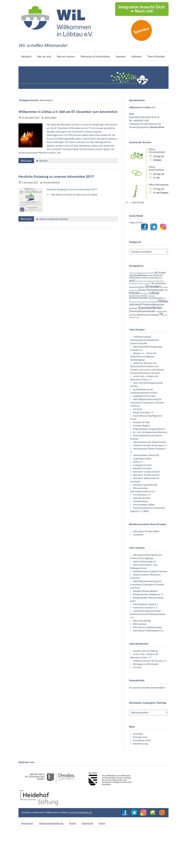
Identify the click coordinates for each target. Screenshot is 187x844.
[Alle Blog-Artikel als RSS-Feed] (163, 815)
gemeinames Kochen (138, 295)
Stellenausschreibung (147, 314)
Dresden (153, 286)
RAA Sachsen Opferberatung (147, 627)
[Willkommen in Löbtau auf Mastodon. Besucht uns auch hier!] (153, 815)
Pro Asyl (137, 667)
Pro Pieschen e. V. (142, 494)
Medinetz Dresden (142, 468)
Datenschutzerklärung (51, 823)
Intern (102, 823)
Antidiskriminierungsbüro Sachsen (150, 571)
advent (131, 273)
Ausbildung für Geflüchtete (155, 281)
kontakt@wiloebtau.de (81, 812)
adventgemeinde (139, 273)
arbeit (149, 275)
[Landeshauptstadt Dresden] (50, 787)
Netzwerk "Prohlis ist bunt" (146, 475)
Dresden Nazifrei (141, 425)
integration (151, 296)
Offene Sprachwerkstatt (156, 168)
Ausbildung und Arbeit (136, 283)
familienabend (133, 290)
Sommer (133, 308)
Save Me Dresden (142, 498)
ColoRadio (138, 534)
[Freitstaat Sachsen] (108, 787)
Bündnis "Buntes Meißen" (145, 591)
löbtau (163, 301)
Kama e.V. (138, 461)
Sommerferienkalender (142, 311)
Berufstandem (159, 283)
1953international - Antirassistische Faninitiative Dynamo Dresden (144, 340)
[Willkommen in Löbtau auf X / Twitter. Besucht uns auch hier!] (135, 815)
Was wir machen (66, 56)
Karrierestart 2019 (144, 302)
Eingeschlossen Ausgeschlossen (149, 428)
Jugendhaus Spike (142, 458)
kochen (154, 301)
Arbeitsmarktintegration (152, 278)
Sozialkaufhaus (140, 501)
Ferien (142, 290)
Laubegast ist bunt (142, 465)
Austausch (147, 283)
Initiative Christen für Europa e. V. (150, 445)
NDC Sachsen (140, 624)
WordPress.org (140, 743)
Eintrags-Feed (140, 737)
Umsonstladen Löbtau (144, 504)
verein (166, 315)
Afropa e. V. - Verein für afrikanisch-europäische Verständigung (143, 356)
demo (142, 286)
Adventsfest (150, 273)
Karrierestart (133, 302)
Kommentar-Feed (141, 740)
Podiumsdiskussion (153, 304)
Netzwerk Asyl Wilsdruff (145, 484)
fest (166, 290)
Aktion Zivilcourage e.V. (145, 561)
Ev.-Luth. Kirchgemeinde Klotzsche (150, 432)
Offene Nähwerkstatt (158, 184)
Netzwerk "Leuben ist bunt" (146, 471)
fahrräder (164, 287)
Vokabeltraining (134, 317)
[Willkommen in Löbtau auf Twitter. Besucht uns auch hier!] (154, 229)
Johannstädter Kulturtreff (146, 455)
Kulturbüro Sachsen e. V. (145, 607)
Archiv (72, 823)
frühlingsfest (144, 293)
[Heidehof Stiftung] (39, 804)
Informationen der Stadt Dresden (149, 442)
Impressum (27, 823)
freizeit (134, 293)
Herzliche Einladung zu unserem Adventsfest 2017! (56, 176)
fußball (154, 293)
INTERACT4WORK (138, 297)
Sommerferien (150, 307)
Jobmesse (157, 297)
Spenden (141, 30)
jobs (164, 298)
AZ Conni (137, 409)
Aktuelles (26, 56)
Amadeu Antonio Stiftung (145, 650)
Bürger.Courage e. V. (143, 412)
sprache (132, 315)
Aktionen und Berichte (49, 219)
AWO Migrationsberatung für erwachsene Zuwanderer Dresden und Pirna (147, 402)
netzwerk (135, 304)
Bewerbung (134, 287)
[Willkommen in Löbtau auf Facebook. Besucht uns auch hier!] (145, 229)
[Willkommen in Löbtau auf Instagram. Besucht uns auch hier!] (164, 229)
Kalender (137, 56)
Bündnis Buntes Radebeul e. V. (148, 594)
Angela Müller (50, 117)
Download (87, 823)
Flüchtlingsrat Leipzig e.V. (146, 604)
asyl (132, 280)
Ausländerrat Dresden (144, 396)
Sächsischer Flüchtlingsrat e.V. (148, 630)
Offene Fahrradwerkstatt (157, 151)
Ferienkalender (155, 290)
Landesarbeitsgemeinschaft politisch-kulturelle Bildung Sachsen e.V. (148, 614)
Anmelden (138, 733)
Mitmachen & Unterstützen (95, 56)
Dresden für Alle (141, 422)
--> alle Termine (136, 202)
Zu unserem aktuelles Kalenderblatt (147, 687)
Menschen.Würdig (142, 620)
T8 (161, 314)
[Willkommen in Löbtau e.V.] (56, 39)
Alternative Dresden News (146, 531)
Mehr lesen (26, 160)
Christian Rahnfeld (51, 182)
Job (150, 298)
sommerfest (161, 311)
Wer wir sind (44, 56)
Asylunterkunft (140, 281)
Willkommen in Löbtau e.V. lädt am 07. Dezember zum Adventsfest (67, 112)
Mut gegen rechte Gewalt (145, 664)
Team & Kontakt (156, 56)
